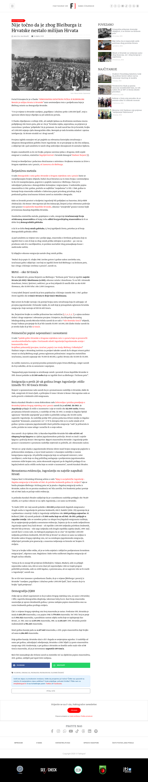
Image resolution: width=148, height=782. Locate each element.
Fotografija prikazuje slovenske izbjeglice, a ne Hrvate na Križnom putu (126, 31)
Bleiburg (17, 673)
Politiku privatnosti (86, 716)
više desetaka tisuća (72, 320)
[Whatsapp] (118, 6)
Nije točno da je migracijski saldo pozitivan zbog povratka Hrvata (125, 42)
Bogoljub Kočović (46, 155)
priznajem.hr (45, 673)
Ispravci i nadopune (91, 743)
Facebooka (58, 683)
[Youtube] (122, 6)
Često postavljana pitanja (123, 743)
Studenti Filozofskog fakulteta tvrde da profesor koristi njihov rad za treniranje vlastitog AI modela (126, 76)
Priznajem (35, 673)
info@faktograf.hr (20, 683)
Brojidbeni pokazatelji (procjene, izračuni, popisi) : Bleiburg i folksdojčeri (47, 347)
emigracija (26, 673)
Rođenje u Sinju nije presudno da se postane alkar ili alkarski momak (126, 99)
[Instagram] (115, 6)
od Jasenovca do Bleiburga (51, 164)
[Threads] (130, 6)
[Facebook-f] (111, 6)
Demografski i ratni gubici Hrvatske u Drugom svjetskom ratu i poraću (48, 175)
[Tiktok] (126, 6)
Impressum (18, 743)
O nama (39, 743)
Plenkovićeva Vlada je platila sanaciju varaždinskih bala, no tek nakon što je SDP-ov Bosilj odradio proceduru (126, 89)
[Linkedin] (89, 731)
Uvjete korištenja (74, 716)
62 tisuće (36, 326)
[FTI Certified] (127, 770)
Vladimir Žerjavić (79, 155)
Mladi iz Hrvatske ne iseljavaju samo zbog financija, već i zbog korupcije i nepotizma (127, 55)
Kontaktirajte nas (63, 743)
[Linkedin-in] (133, 6)
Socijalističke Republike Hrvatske (37, 207)
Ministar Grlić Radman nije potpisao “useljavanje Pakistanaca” (127, 111)
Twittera (49, 683)
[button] (31, 665)
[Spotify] (137, 6)
